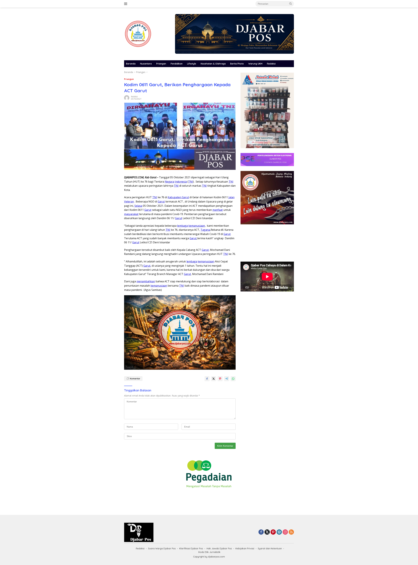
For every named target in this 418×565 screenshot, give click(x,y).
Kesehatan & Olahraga (213, 63)
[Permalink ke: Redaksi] (126, 97)
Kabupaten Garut (178, 197)
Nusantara (146, 63)
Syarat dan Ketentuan (270, 548)
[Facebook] (261, 532)
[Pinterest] (273, 532)
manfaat (217, 210)
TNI (190, 181)
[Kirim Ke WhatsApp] (233, 378)
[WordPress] (279, 532)
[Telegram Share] (226, 378)
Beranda (131, 63)
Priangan (161, 63)
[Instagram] (285, 532)
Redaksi (271, 63)
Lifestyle (191, 63)
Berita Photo (237, 63)
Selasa (138, 206)
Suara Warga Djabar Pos (162, 548)
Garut (161, 201)
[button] (290, 3)
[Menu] (126, 4)
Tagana (205, 230)
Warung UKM (255, 63)
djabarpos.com (216, 556)
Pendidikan (177, 63)
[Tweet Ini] (213, 378)
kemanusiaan (196, 225)
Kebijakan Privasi (244, 548)
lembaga (182, 225)
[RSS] (291, 532)
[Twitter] (267, 532)
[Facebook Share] (207, 378)
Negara (169, 181)
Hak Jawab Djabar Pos (219, 548)
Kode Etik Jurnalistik (209, 552)
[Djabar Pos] (138, 33)
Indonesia (181, 181)
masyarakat (131, 214)
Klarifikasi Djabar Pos (191, 548)
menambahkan (146, 281)
